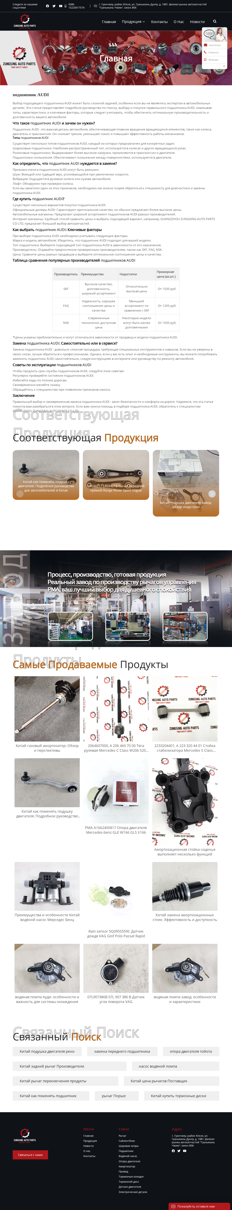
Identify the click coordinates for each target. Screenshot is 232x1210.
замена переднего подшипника (122, 1051)
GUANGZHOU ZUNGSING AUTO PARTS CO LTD (45, 411)
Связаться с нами (30, 1155)
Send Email (214, 45)
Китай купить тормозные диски (178, 1095)
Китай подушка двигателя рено (47, 1051)
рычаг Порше (114, 1095)
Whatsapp (213, 60)
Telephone (213, 52)
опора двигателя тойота (191, 1051)
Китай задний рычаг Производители (52, 1066)
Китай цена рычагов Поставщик (159, 1080)
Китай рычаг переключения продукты (53, 1080)
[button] (212, 493)
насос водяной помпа (158, 1066)
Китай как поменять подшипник (48, 1095)
